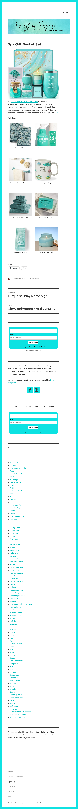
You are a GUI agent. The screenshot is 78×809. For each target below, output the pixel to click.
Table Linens (15, 681)
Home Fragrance (16, 593)
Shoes (12, 658)
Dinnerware (14, 530)
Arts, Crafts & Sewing (18, 468)
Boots (12, 496)
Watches (13, 709)
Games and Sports (17, 567)
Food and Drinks (16, 562)
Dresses (13, 536)
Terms (32, 350)
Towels (13, 689)
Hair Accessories (16, 573)
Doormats (14, 533)
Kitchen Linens (16, 613)
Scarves (13, 655)
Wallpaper (14, 706)
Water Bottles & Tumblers (20, 712)
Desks (12, 525)
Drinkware (14, 539)
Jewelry (13, 601)
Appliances (14, 463)
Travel (12, 692)
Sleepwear (14, 664)
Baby (12, 471)
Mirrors (13, 630)
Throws (13, 683)
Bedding (13, 488)
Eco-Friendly (15, 547)
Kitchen (13, 610)
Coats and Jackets (17, 516)
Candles (13, 499)
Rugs (12, 652)
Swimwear (14, 678)
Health (12, 584)
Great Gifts (35, 278)
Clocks (12, 511)
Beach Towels (15, 482)
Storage (13, 672)
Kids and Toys (15, 607)
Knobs (12, 618)
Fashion (13, 556)
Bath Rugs (14, 480)
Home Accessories (17, 590)
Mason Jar (14, 627)
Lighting (13, 621)
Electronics (14, 550)
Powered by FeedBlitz (40, 347)
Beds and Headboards (18, 491)
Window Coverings (17, 717)
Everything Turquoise (15, 803)
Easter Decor (15, 545)
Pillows (13, 647)
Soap (12, 666)
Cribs (12, 522)
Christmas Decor (16, 505)
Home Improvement (18, 596)
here (56, 113)
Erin (12, 278)
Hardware (14, 579)
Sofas (12, 669)
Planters (13, 649)
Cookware (14, 519)
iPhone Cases (15, 598)
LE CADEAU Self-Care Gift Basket (24, 101)
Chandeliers (14, 502)
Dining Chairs (15, 528)
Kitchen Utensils (16, 615)
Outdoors (13, 635)
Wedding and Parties (18, 715)
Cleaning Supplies (17, 508)
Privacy (38, 350)
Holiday (13, 587)
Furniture (14, 564)
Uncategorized (16, 695)
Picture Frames (16, 644)
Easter (12, 542)
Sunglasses (14, 675)
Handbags (14, 576)
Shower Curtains (16, 661)
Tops (12, 686)
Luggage (13, 624)
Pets (11, 641)
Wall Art (13, 703)
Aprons (13, 465)
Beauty (12, 485)
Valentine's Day (16, 698)
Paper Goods (15, 638)
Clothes (13, 513)
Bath (30, 278)
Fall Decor (14, 553)
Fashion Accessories (18, 559)
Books (12, 494)
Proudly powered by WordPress (34, 803)
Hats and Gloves (16, 581)
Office (12, 632)
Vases (12, 700)
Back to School (16, 474)
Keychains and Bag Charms (21, 604)
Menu (66, 13)
